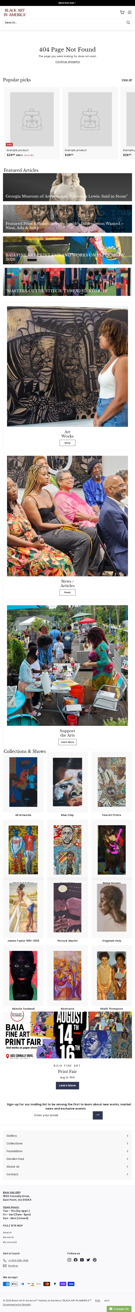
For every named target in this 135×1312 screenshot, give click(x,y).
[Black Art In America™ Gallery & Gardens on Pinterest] (95, 1260)
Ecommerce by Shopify (17, 1304)
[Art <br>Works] (67, 366)
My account (10, 1242)
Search (7, 1232)
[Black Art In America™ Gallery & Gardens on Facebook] (76, 1260)
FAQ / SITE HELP (13, 1225)
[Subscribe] (98, 1115)
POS (97, 1300)
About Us (8, 1237)
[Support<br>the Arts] (67, 665)
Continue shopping (67, 61)
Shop (67, 442)
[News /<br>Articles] (67, 516)
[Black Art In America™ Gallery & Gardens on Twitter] (88, 1260)
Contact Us (120, 1308)
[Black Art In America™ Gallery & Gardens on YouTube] (82, 1260)
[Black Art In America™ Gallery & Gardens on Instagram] (69, 1260)
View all (127, 80)
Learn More (67, 742)
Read (67, 592)
